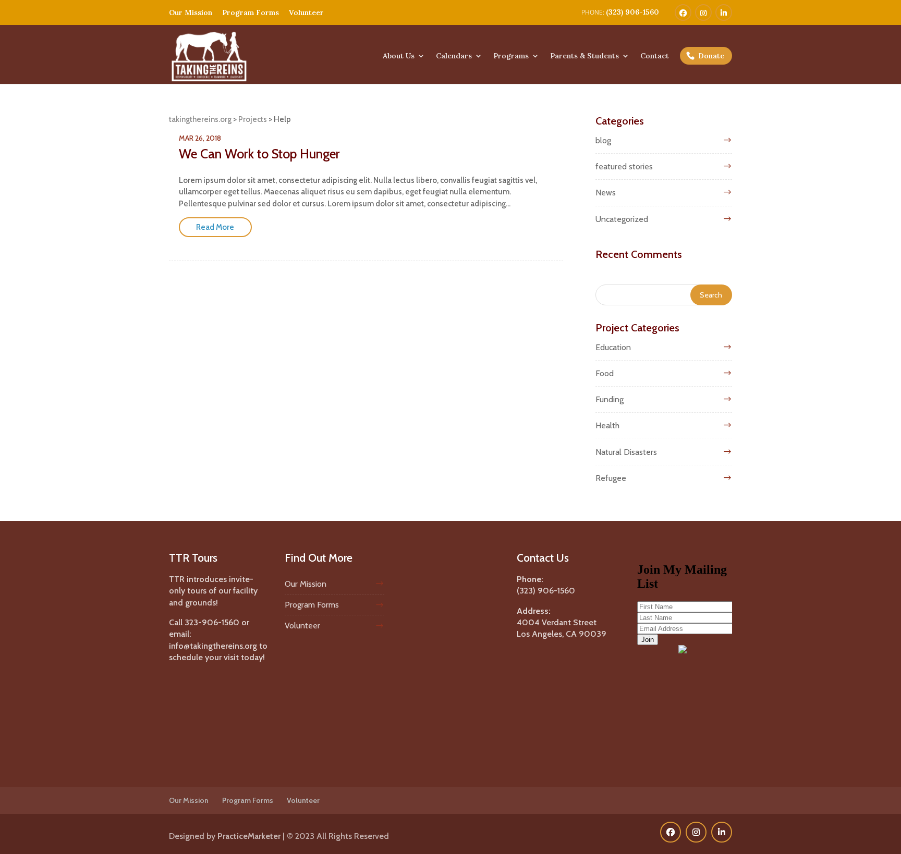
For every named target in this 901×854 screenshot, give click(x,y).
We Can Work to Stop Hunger (259, 154)
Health (607, 425)
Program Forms (250, 12)
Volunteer (306, 12)
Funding (609, 399)
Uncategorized (621, 219)
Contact (654, 56)
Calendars (454, 56)
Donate (711, 55)
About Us (399, 56)
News (605, 192)
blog (603, 140)
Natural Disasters (626, 452)
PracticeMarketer (249, 836)
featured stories (624, 166)
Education (613, 347)
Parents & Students (584, 56)
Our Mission (190, 12)
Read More (215, 227)
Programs (511, 56)
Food (604, 373)
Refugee (610, 478)
